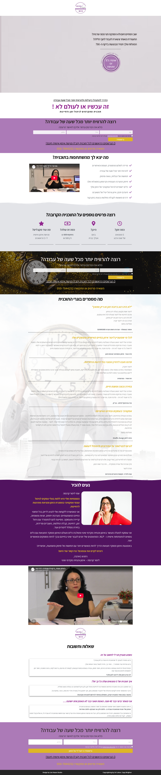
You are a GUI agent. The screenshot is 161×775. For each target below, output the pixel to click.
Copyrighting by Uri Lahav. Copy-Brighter (117, 772)
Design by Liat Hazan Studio (52, 772)
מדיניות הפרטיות (112, 136)
